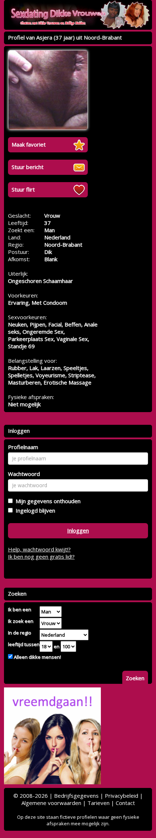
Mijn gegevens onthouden (47, 501)
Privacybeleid (121, 795)
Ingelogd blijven (34, 510)
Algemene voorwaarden (51, 802)
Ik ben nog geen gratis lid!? (41, 556)
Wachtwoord (24, 473)
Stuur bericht (28, 167)
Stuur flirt (23, 189)
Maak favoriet (29, 144)
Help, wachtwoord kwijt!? (39, 549)
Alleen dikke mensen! (37, 657)
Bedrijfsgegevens (76, 795)
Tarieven (98, 802)
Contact (125, 802)
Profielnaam (23, 447)
